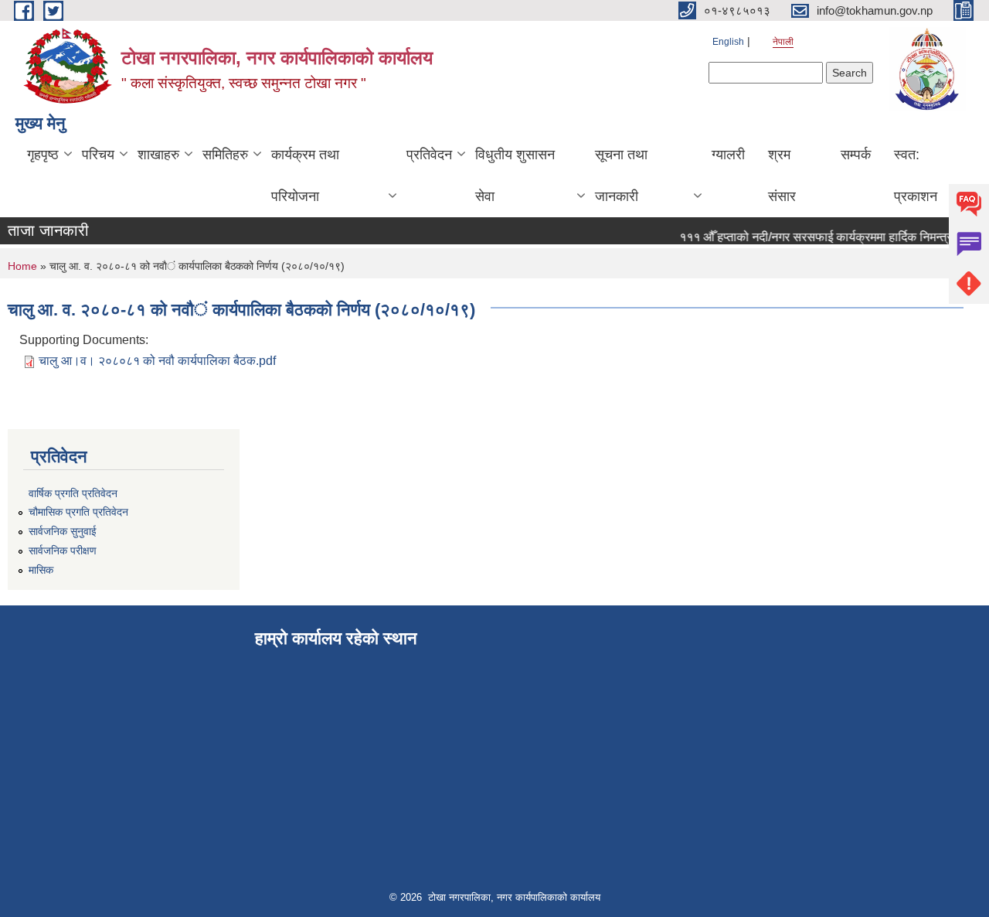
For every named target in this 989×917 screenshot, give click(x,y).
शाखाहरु (158, 154)
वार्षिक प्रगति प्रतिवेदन (73, 493)
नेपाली (783, 41)
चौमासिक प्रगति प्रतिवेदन (78, 512)
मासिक (41, 570)
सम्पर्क (856, 154)
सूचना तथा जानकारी (621, 175)
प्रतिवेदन (429, 154)
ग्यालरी (728, 154)
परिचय (98, 154)
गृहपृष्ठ (43, 154)
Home (22, 266)
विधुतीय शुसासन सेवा (515, 175)
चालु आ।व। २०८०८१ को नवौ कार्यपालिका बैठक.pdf (157, 360)
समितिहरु (225, 154)
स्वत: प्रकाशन (915, 175)
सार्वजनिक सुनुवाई (63, 531)
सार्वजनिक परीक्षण (63, 550)
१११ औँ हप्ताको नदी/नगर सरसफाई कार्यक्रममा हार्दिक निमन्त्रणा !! (820, 237)
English (728, 41)
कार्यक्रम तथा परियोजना (305, 175)
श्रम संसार (782, 175)
